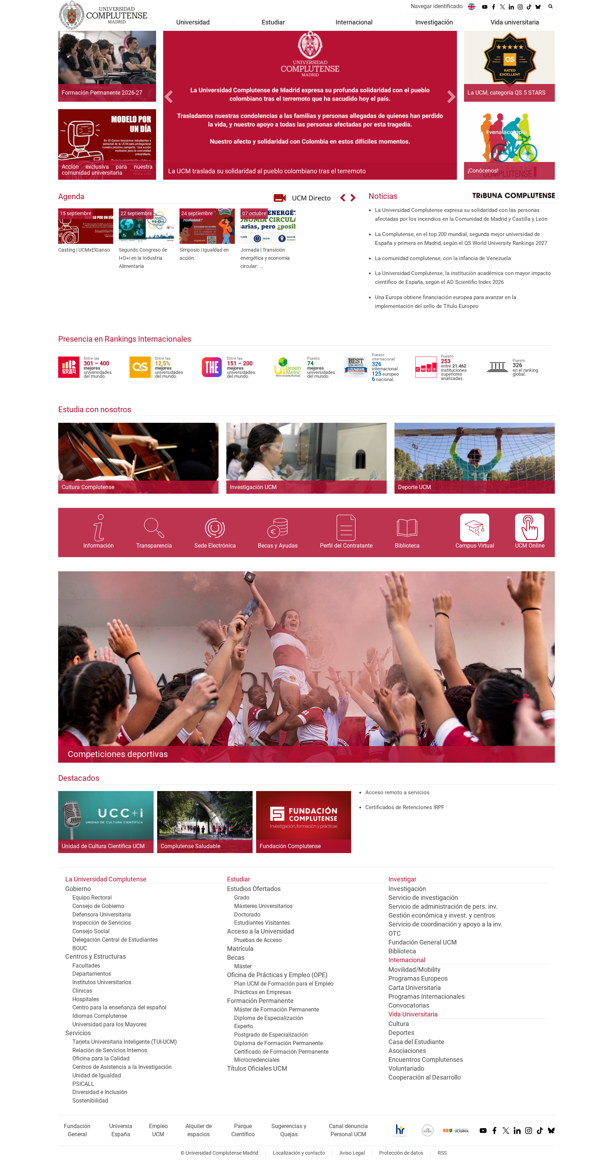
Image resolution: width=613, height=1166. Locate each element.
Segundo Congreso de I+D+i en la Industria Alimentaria (143, 258)
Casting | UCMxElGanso (84, 250)
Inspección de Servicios (101, 922)
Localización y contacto (299, 1153)
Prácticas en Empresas (262, 992)
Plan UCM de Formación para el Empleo (283, 983)
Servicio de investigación (423, 897)
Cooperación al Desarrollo (424, 1077)
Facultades (86, 965)
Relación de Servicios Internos (109, 1050)
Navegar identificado (437, 6)
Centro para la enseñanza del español (119, 1007)
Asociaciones (407, 1050)
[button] (185, 97)
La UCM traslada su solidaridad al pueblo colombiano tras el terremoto (267, 171)
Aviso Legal (352, 1153)
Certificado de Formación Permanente (281, 1051)
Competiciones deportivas (118, 754)
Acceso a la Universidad (260, 931)
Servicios (78, 1033)
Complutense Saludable (190, 846)
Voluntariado (406, 1068)
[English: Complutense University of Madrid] (471, 7)
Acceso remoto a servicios (397, 792)
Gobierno (78, 888)
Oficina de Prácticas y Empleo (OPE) (277, 975)
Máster (243, 966)
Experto (243, 1026)
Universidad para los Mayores (109, 1024)
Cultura (398, 1023)
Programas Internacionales (426, 996)
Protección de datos (401, 1153)
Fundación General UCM (422, 942)
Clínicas (82, 990)
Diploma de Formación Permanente (278, 1043)
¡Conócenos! (483, 171)
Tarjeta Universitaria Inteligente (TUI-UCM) (124, 1041)
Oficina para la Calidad (100, 1058)
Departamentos (91, 973)
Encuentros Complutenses (425, 1059)
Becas (235, 957)
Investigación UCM (253, 487)
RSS (442, 1153)
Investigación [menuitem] (434, 22)
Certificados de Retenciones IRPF (404, 807)
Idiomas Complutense (99, 1016)
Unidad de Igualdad (96, 1075)
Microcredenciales (257, 1059)
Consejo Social (91, 931)
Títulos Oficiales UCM (257, 1068)
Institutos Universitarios (101, 982)
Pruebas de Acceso (258, 940)
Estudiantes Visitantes (262, 922)
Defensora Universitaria (101, 914)
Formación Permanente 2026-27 (102, 93)
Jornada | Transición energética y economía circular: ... (265, 258)
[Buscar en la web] (550, 6)
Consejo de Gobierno (98, 906)
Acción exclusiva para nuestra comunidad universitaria (107, 170)
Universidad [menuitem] (193, 22)
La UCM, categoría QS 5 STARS (507, 93)
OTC (394, 933)
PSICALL (83, 1084)
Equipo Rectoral (92, 897)
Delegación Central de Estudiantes (115, 939)
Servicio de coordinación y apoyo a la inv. (445, 924)
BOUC (79, 948)
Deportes (401, 1032)
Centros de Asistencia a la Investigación (122, 1067)
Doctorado (247, 914)
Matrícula (240, 948)
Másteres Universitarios (263, 906)
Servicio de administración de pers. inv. (443, 906)
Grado (241, 897)
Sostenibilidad (90, 1100)
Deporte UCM (414, 487)
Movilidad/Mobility (414, 969)
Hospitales (85, 999)
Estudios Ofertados (254, 888)
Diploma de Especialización (268, 1018)
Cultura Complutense (88, 487)
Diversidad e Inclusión (99, 1092)
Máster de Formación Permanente (276, 1009)
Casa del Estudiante (416, 1042)
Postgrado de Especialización (271, 1034)
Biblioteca (402, 951)
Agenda (71, 196)
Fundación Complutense (290, 846)
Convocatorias (408, 1005)
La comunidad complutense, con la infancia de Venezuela (443, 258)
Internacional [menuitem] (354, 22)
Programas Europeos (418, 978)
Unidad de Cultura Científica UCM (103, 846)
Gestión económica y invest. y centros (441, 915)
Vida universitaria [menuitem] (515, 22)
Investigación (407, 888)
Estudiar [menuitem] (273, 22)
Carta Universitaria (414, 987)
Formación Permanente (260, 1000)
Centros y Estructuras (95, 956)
